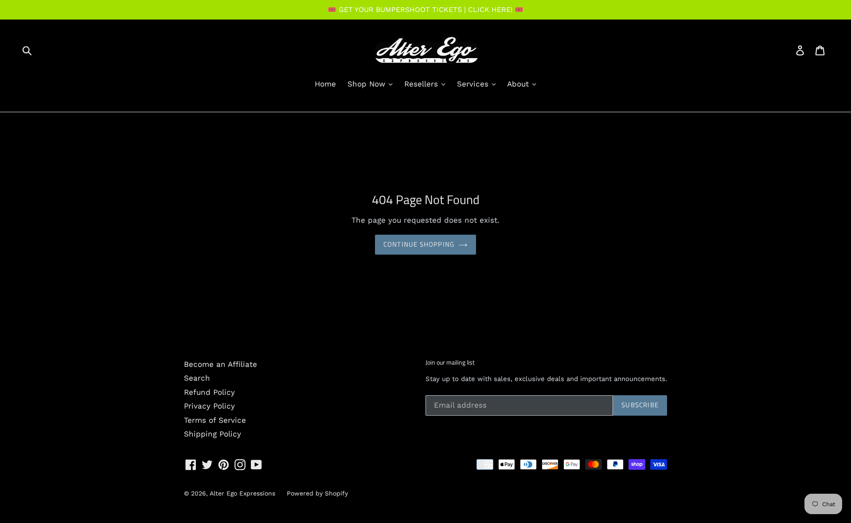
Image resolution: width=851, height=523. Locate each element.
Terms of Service (215, 420)
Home (325, 83)
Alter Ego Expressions (242, 493)
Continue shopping (418, 244)
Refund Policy (209, 392)
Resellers (422, 83)
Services (474, 83)
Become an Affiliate (220, 364)
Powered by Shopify (317, 493)
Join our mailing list (450, 362)
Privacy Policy (209, 405)
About (519, 83)
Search (197, 378)
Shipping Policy (212, 433)
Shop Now (367, 83)
